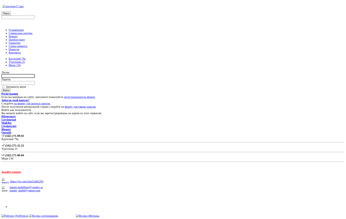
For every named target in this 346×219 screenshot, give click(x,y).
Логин (5, 72)
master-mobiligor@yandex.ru (26, 187)
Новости (14, 49)
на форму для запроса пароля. (32, 103)
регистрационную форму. (79, 97)
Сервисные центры (20, 33)
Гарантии (14, 42)
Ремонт (13, 36)
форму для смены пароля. (80, 106)
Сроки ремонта (18, 46)
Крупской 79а (17, 58)
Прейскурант (17, 39)
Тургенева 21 (17, 61)
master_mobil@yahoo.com (25, 190)
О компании (16, 29)
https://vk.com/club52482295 (26, 181)
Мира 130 (15, 65)
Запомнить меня (15, 86)
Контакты (15, 52)
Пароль (5, 79)
